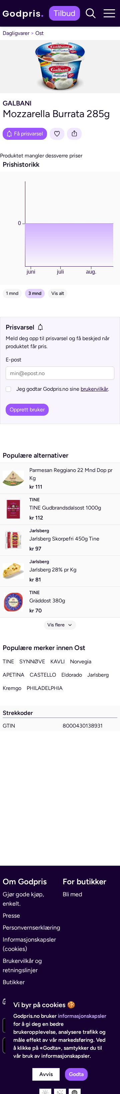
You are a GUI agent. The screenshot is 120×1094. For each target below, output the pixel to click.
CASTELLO (43, 675)
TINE (8, 661)
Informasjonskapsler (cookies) (29, 944)
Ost (39, 33)
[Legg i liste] (57, 134)
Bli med (72, 894)
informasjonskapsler (82, 1016)
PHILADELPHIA (45, 688)
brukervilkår (94, 389)
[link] (24, 13)
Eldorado (71, 675)
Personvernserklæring (30, 927)
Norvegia (80, 661)
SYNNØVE (32, 661)
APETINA (13, 675)
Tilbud (64, 13)
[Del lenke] (74, 134)
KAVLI (57, 661)
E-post (13, 359)
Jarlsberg (98, 675)
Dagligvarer (16, 33)
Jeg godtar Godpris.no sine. (62, 389)
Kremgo (12, 688)
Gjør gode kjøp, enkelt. (23, 899)
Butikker (14, 982)
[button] (91, 13)
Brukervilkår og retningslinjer (22, 965)
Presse (11, 915)
